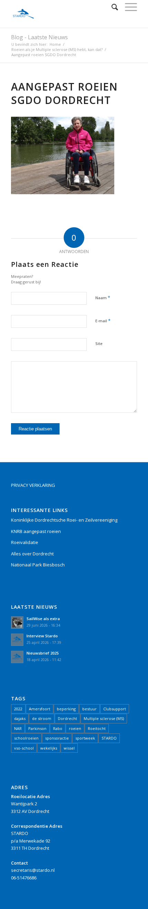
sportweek (85, 738)
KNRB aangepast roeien (36, 531)
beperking (66, 708)
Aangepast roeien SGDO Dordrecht (64, 93)
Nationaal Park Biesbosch (38, 565)
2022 (18, 708)
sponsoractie (57, 738)
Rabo (57, 728)
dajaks (19, 718)
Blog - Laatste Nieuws (39, 37)
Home (55, 44)
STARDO (109, 738)
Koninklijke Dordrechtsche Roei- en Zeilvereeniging (64, 520)
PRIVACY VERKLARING (33, 485)
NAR (18, 728)
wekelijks (48, 748)
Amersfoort (39, 708)
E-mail (102, 320)
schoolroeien (26, 738)
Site (99, 343)
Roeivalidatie (24, 542)
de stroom (41, 718)
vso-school (24, 748)
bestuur (89, 708)
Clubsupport (114, 708)
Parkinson (37, 728)
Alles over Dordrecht (32, 554)
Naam (102, 297)
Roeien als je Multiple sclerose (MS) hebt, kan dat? (57, 49)
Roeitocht (97, 728)
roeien (75, 728)
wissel (69, 748)
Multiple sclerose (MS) (104, 718)
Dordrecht (67, 718)
